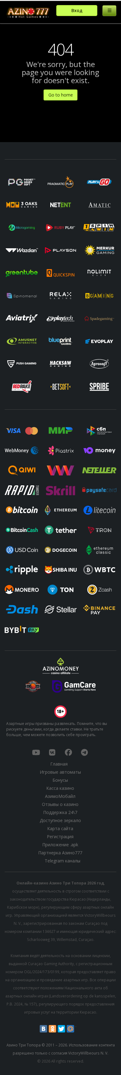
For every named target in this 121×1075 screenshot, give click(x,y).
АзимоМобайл (60, 796)
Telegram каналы (62, 861)
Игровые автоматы (60, 772)
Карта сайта (60, 828)
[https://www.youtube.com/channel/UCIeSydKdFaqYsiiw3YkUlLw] (36, 752)
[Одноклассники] (52, 1028)
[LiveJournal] (79, 1028)
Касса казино (60, 788)
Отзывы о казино (60, 804)
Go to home (60, 95)
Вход (77, 10)
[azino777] (52, 752)
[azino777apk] (84, 752)
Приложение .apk (60, 845)
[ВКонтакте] (43, 1028)
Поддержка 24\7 (60, 812)
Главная (59, 764)
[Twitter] (61, 1028)
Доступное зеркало (60, 820)
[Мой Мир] (70, 1028)
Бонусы (60, 780)
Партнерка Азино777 (60, 853)
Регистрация (60, 836)
